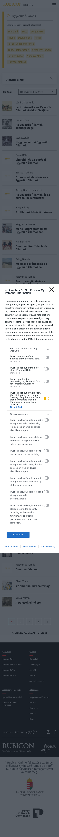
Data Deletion (11, 546)
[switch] (46, 357)
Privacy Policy (48, 546)
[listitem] (29, 349)
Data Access (29, 546)
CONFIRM (18, 535)
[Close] (52, 290)
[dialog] (29, 418)
